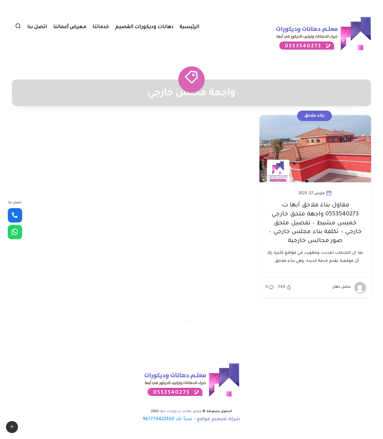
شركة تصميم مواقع (218, 419)
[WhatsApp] (15, 232)
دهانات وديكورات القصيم (144, 27)
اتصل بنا (37, 27)
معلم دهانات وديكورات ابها (180, 411)
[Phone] (15, 215)
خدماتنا (100, 27)
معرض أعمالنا (70, 27)
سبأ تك (184, 419)
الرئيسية (189, 27)
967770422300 (158, 419)
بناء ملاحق (315, 116)
